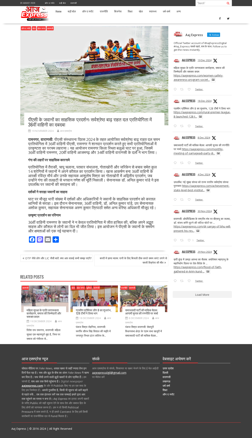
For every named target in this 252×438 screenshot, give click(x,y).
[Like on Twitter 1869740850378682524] (190, 89)
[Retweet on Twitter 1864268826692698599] (183, 199)
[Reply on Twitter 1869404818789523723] (176, 126)
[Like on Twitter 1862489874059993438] (190, 281)
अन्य (178, 11)
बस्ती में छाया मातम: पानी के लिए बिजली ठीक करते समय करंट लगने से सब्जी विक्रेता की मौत (133, 260)
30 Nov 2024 (205, 211)
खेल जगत (41, 28)
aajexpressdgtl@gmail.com (109, 372)
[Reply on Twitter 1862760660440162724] (176, 240)
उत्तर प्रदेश (168, 368)
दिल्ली (165, 372)
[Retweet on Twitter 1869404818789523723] (183, 126)
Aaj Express (188, 59)
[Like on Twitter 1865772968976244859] (190, 163)
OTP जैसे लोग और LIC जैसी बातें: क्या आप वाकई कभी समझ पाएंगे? (58, 258)
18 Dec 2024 (204, 101)
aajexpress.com (32, 385)
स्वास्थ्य (153, 11)
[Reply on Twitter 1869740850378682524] (176, 89)
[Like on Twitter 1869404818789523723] (190, 126)
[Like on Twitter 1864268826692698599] (190, 199)
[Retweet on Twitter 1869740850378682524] (183, 89)
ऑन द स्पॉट (50, 2)
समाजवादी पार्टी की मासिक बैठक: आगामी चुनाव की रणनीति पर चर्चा (141, 311)
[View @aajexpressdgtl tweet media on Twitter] (213, 79)
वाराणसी (73, 2)
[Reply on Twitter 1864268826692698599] (176, 199)
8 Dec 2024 (204, 137)
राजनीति (104, 11)
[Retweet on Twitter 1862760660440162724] (183, 240)
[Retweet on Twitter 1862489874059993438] (183, 281)
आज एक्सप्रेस (66, 131)
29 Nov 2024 (205, 252)
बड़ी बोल (62, 2)
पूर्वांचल (89, 287)
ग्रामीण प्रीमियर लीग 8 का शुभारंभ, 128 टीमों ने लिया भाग (93, 311)
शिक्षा (130, 11)
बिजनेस (117, 11)
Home (58, 11)
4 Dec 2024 (204, 174)
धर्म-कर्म (166, 11)
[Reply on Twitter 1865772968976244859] (176, 163)
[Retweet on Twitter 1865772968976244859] (183, 163)
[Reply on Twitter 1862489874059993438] (176, 281)
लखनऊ (166, 381)
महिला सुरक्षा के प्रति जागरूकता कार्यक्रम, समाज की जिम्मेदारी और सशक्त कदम (44, 313)
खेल (141, 11)
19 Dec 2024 (204, 60)
